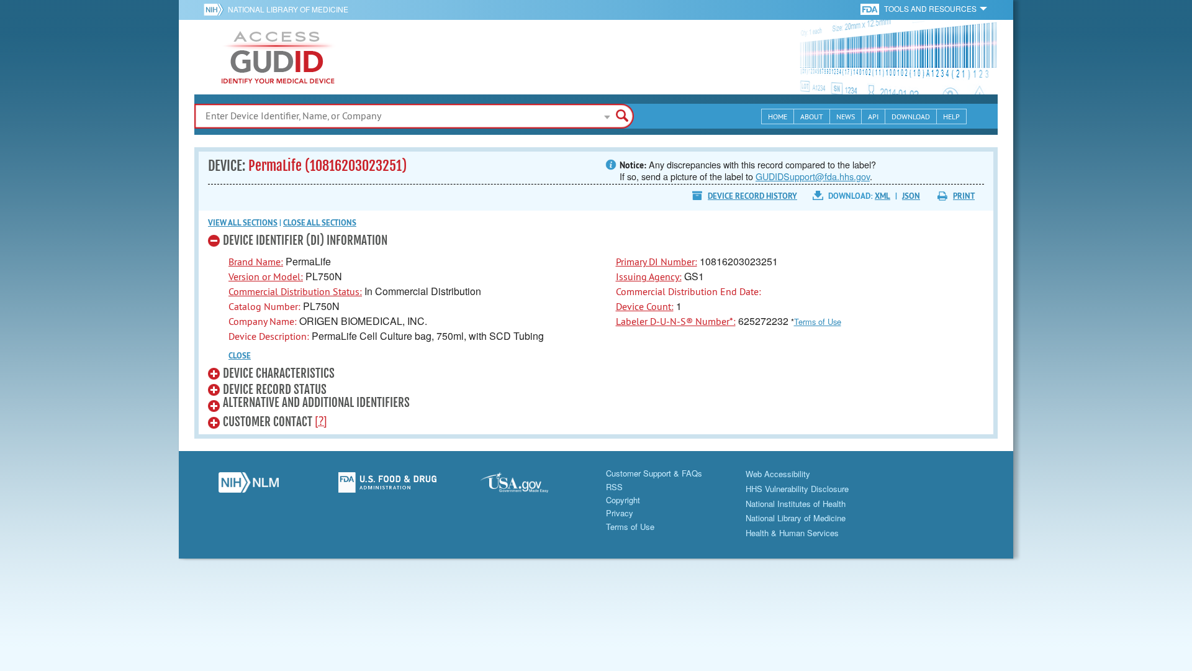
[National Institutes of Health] (216, 9)
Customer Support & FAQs (654, 473)
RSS (614, 487)
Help (951, 116)
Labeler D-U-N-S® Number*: (676, 321)
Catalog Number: (264, 306)
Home (777, 116)
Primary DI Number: (656, 261)
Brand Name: (255, 261)
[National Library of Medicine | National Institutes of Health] (248, 486)
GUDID (278, 57)
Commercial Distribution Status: (295, 291)
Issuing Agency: (649, 276)
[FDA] (870, 8)
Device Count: (645, 306)
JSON (911, 196)
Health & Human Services (792, 533)
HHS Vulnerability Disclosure (797, 489)
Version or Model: (265, 276)
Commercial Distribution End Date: (688, 291)
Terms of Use (817, 321)
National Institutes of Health (796, 503)
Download (911, 116)
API (873, 116)
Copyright (623, 500)
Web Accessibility (778, 474)
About (811, 116)
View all (243, 222)
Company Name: (262, 321)
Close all (319, 222)
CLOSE (239, 355)
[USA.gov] (526, 486)
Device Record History (752, 196)
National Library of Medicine (288, 9)
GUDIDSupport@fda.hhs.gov (813, 176)
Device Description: (268, 336)
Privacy (619, 513)
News (845, 116)
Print (964, 196)
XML (882, 196)
